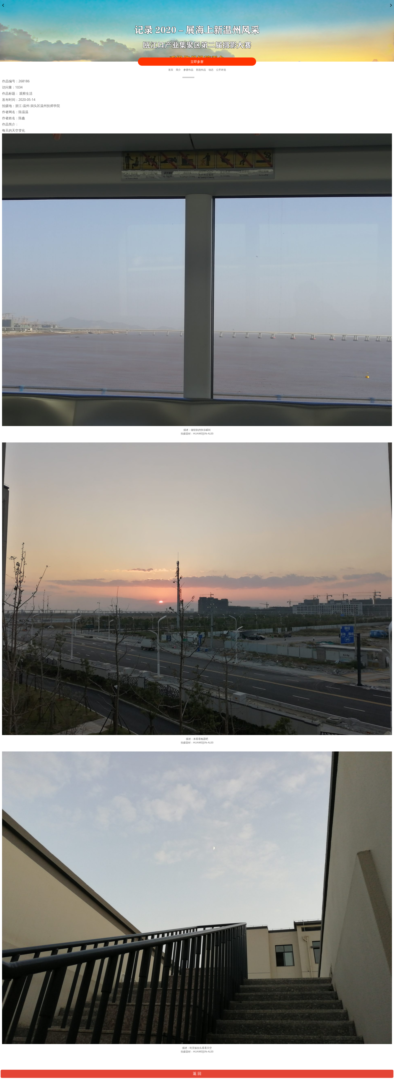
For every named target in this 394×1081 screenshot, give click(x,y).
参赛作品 (188, 69)
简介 (178, 69)
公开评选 (221, 69)
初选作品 (201, 69)
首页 (170, 69)
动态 (210, 69)
